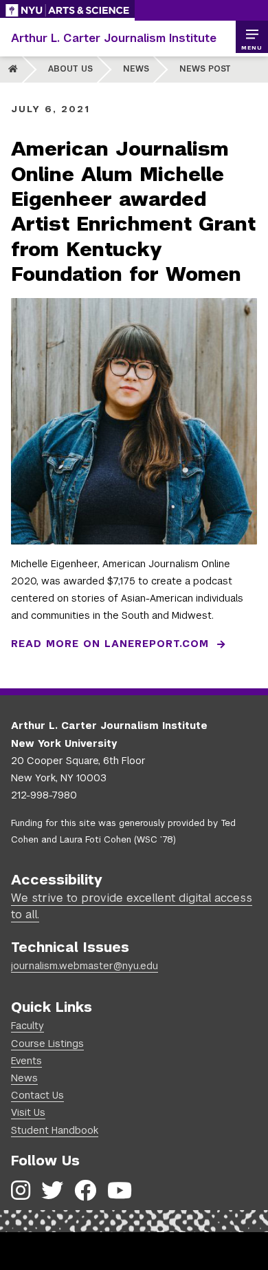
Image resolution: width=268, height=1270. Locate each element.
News (136, 68)
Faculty (27, 1025)
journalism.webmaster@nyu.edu (84, 966)
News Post (205, 68)
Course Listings (47, 1043)
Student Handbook (54, 1130)
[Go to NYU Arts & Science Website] (67, 10)
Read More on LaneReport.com (110, 643)
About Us (70, 68)
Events (26, 1061)
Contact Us (37, 1095)
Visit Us (28, 1112)
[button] (251, 37)
